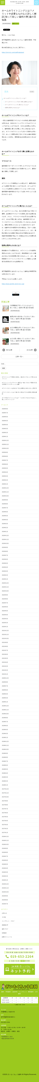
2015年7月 (5, 904)
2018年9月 (5, 753)
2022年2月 (5, 622)
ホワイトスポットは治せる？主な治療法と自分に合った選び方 (19, 388)
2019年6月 (5, 725)
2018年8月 (5, 757)
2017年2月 (5, 828)
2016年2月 (5, 876)
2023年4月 (5, 567)
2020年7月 (5, 686)
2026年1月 (5, 436)
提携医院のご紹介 (7, 1036)
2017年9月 (5, 801)
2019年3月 (5, 733)
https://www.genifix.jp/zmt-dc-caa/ (13, 284)
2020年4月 (5, 694)
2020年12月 (5, 678)
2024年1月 (5, 531)
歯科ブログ (15, 23)
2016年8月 (5, 852)
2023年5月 (5, 563)
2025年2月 (5, 480)
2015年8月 (5, 900)
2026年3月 (5, 428)
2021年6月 (5, 654)
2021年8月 (5, 646)
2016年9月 (5, 848)
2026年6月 (5, 416)
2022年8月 (5, 599)
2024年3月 (5, 523)
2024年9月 (5, 500)
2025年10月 (5, 448)
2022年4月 (5, 614)
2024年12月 (5, 488)
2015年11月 (5, 888)
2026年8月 (5, 408)
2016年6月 (5, 860)
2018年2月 (5, 781)
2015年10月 (5, 892)
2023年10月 (5, 543)
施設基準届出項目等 (8, 1038)
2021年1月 (5, 674)
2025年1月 (5, 484)
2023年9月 (5, 547)
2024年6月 (5, 511)
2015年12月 (5, 884)
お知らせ (4, 913)
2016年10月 (5, 844)
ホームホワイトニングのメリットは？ (15, 98)
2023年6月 (5, 559)
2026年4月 (5, 424)
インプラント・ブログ (8, 921)
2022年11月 (5, 587)
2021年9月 (5, 642)
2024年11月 (5, 492)
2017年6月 (5, 812)
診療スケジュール (7, 937)
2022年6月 (5, 606)
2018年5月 (5, 769)
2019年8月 (5, 717)
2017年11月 (5, 793)
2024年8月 (5, 504)
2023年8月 (5, 551)
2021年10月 (5, 638)
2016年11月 (5, 840)
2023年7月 (5, 555)
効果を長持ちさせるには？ (12, 107)
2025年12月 (5, 440)
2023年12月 (5, 535)
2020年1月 (5, 702)
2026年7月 (5, 412)
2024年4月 (5, 519)
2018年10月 (5, 749)
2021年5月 (5, 658)
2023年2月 (5, 575)
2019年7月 (5, 721)
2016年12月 (5, 836)
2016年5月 (5, 864)
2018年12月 (5, 741)
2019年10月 (5, 713)
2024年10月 (5, 496)
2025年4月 (5, 472)
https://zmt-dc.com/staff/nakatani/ (13, 52)
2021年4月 (5, 662)
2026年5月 (5, 420)
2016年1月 (5, 880)
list (16, 293)
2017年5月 (5, 816)
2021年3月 (5, 666)
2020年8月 (5, 682)
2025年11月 (5, 444)
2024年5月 (5, 515)
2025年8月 (5, 456)
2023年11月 (5, 539)
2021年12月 (5, 630)
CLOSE (32, 91)
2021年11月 (5, 634)
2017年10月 (5, 797)
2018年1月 (5, 785)
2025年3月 (5, 476)
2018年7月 (5, 761)
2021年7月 (5, 650)
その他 (4, 917)
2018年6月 (5, 765)
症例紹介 (4, 933)
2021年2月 (5, 670)
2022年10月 (5, 591)
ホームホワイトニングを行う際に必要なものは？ (19, 101)
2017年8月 (5, 805)
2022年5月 (5, 610)
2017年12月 (5, 789)
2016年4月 (5, 868)
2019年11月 (5, 709)
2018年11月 (5, 745)
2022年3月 (5, 618)
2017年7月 (5, 808)
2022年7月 (5, 603)
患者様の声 (5, 925)
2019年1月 (5, 737)
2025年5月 (5, 468)
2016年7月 (5, 856)
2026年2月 (5, 432)
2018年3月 (5, 777)
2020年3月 (5, 698)
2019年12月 (5, 706)
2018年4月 (5, 773)
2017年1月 (5, 832)
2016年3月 (5, 872)
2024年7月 (5, 507)
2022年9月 (5, 595)
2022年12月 (5, 583)
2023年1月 (5, 579)
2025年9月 (5, 452)
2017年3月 (5, 824)
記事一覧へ (19, 356)
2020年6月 (5, 690)
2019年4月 (5, 729)
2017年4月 (5, 820)
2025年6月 (5, 464)
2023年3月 (5, 571)
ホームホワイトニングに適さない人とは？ (17, 104)
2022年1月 (5, 626)
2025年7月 (5, 460)
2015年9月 (5, 896)
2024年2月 (5, 527)
